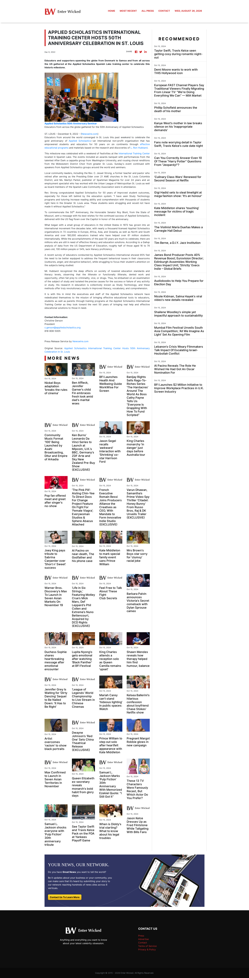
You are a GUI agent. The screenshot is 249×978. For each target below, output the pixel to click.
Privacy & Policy (147, 949)
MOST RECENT (128, 10)
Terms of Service (147, 946)
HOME (111, 10)
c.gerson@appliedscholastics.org (63, 327)
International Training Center (134, 153)
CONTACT (164, 10)
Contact (142, 942)
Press (141, 935)
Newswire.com (90, 133)
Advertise (143, 939)
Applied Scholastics (80, 140)
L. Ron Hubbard (139, 147)
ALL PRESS (148, 10)
